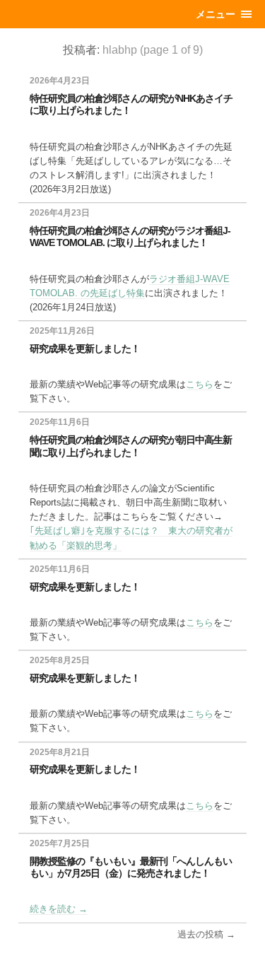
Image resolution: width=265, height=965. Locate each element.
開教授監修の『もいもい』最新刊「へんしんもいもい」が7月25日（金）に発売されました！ (131, 867)
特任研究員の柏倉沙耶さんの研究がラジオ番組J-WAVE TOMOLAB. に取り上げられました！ (130, 236)
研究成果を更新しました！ (85, 348)
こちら (199, 384)
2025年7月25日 (60, 843)
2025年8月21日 (60, 752)
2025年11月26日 (62, 331)
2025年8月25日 (60, 660)
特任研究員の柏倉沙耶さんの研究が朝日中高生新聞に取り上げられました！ (131, 445)
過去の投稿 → (206, 934)
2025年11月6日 (60, 422)
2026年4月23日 (60, 81)
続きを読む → (59, 908)
